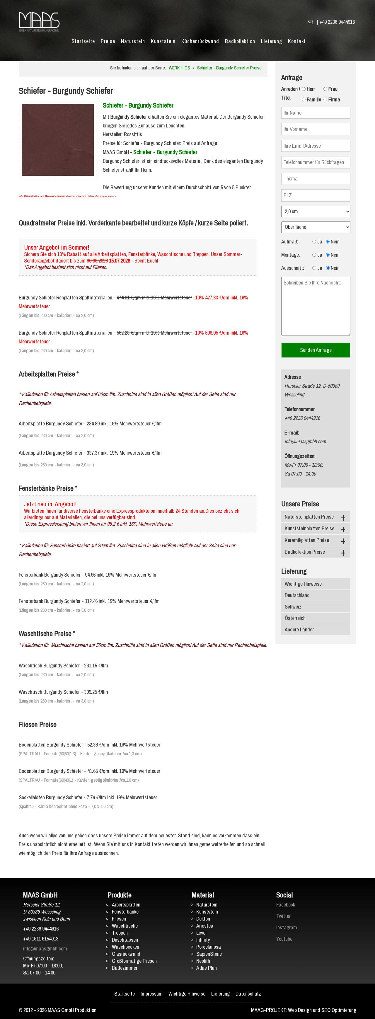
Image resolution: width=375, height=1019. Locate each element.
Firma (333, 99)
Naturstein (133, 41)
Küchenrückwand (200, 41)
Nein (335, 241)
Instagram (286, 927)
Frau (332, 89)
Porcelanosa (208, 946)
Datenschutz (248, 993)
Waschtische (125, 925)
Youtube (284, 939)
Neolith (203, 961)
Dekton (203, 918)
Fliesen (119, 918)
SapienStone (209, 953)
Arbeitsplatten (126, 904)
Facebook (285, 904)
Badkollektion (240, 41)
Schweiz (293, 606)
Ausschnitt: (292, 268)
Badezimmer (124, 968)
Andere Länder (299, 629)
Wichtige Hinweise (303, 583)
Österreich (295, 618)
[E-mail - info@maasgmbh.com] (310, 21)
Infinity (203, 939)
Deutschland (297, 595)
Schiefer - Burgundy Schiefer (138, 105)
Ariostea (204, 925)
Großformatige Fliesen (134, 961)
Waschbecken (125, 946)
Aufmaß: (289, 241)
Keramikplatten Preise (307, 540)
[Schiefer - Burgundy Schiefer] (58, 139)
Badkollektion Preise (305, 551)
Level (201, 932)
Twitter (283, 916)
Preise (108, 41)
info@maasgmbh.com (45, 948)
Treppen (120, 932)
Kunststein (163, 41)
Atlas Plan (206, 968)
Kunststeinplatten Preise (309, 528)
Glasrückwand (126, 953)
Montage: (290, 254)
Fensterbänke (125, 911)
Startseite (83, 41)
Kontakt (297, 41)
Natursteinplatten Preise (309, 516)
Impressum (152, 993)
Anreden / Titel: (290, 93)
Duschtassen (125, 939)
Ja (319, 241)
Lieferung (271, 41)
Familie (313, 99)
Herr (310, 89)
